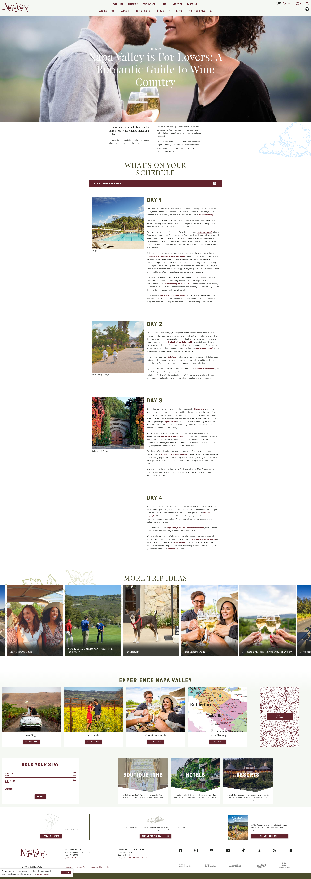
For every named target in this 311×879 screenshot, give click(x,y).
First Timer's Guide (155, 735)
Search (40, 796)
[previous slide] (4, 620)
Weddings (118, 4)
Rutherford (199, 409)
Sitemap (68, 867)
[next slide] (306, 620)
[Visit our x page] (259, 850)
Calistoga (172, 357)
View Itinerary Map (108, 183)
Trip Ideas (155, 49)
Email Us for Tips (51, 836)
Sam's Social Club (203, 348)
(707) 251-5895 (124, 857)
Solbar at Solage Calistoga (170, 295)
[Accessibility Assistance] (307, 9)
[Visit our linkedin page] (290, 850)
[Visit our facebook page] (180, 850)
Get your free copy (269, 836)
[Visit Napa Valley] (16, 7)
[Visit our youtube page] (228, 850)
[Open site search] (307, 3)
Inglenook (168, 421)
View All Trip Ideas (280, 716)
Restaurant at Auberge (171, 436)
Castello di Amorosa (204, 368)
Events (180, 11)
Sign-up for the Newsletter (155, 836)
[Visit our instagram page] (196, 850)
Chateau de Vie (203, 232)
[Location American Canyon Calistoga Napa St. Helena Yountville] (40, 790)
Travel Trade (150, 4)
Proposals (93, 735)
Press (164, 4)
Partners (192, 4)
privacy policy (42, 874)
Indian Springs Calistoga (179, 342)
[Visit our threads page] (274, 850)
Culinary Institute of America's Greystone (165, 256)
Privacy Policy (81, 867)
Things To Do (163, 11)
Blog (108, 867)
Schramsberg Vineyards (175, 283)
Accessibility (96, 867)
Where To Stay (107, 11)
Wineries (126, 11)
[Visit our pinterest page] (211, 850)
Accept (66, 873)
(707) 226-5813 (71, 857)
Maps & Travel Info (200, 11)
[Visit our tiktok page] (243, 850)
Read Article (32, 742)
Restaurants (143, 11)
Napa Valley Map (218, 735)
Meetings (133, 4)
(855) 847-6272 (140, 857)
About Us (177, 4)
